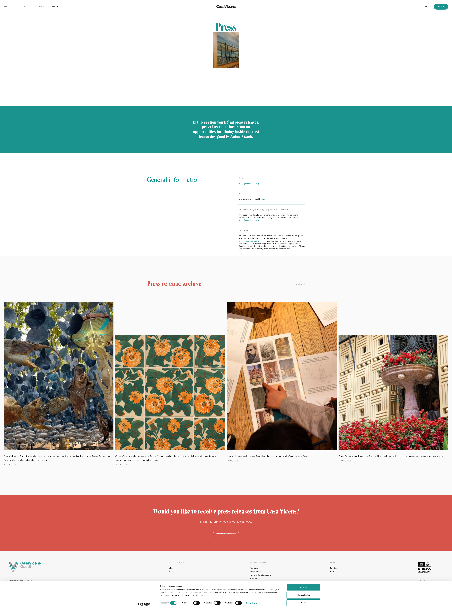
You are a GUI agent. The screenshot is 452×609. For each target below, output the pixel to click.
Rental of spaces (256, 571)
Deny (303, 603)
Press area (254, 568)
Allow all (303, 587)
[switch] (196, 603)
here (263, 199)
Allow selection (303, 595)
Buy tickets (334, 568)
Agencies (253, 578)
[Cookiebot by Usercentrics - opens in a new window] (144, 604)
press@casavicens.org (248, 184)
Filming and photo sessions (260, 575)
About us (172, 568)
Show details (251, 603)
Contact (172, 571)
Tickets (441, 6)
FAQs (332, 571)
